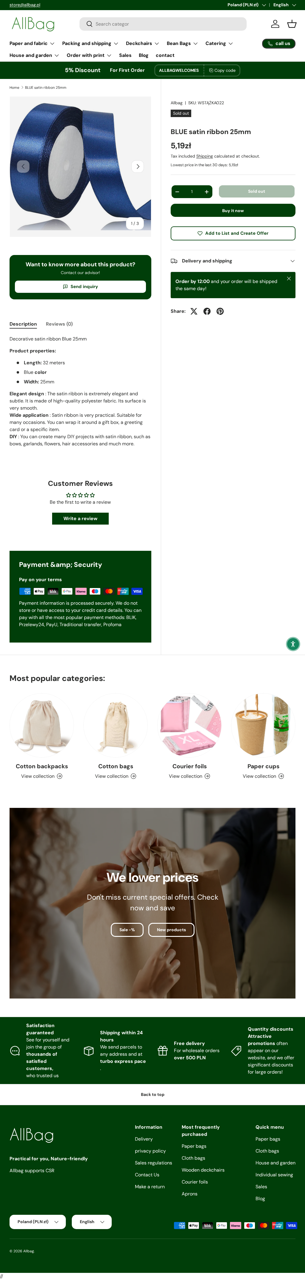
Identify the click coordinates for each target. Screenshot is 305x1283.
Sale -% (127, 929)
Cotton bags (115, 766)
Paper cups (263, 766)
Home (14, 87)
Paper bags (194, 1146)
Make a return (150, 1187)
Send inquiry (84, 287)
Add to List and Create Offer (236, 233)
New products (171, 929)
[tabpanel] (80, 397)
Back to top (152, 1094)
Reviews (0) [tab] (59, 324)
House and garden (275, 1163)
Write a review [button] (80, 518)
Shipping (204, 156)
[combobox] (163, 24)
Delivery (144, 1139)
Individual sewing (274, 1175)
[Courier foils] (189, 725)
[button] (293, 644)
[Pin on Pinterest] (220, 311)
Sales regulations (153, 1163)
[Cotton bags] (115, 725)
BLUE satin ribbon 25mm (45, 87)
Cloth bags (193, 1158)
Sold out (256, 191)
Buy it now (233, 210)
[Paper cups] (263, 725)
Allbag (177, 102)
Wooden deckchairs (203, 1170)
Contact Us (147, 1175)
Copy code (225, 70)
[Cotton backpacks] (42, 725)
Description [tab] (23, 324)
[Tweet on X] (193, 311)
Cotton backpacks (42, 766)
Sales (125, 55)
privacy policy (150, 1151)
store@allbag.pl (25, 4)
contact (165, 55)
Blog (144, 55)
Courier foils (189, 766)
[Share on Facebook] (207, 311)
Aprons (189, 1194)
